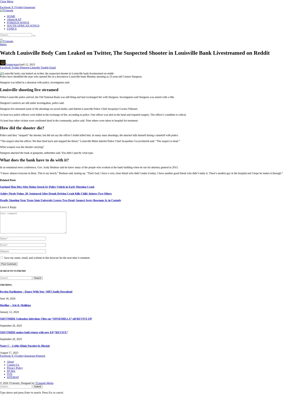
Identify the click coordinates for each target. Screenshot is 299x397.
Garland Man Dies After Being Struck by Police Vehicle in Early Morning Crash (47, 186)
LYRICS (12, 28)
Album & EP (14, 19)
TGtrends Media (44, 383)
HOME (11, 16)
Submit (37, 386)
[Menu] (1, 39)
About (10, 361)
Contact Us (13, 364)
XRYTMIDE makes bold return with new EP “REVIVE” (34, 332)
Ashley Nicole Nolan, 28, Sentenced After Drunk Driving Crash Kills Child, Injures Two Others (56, 193)
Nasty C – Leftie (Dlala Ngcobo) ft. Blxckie (25, 345)
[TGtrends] (6, 10)
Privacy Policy (15, 367)
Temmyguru (12, 64)
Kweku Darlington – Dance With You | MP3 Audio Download (36, 291)
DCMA (11, 371)
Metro (3, 44)
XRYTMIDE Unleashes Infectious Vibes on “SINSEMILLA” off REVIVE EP (46, 318)
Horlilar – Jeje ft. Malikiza (15, 305)
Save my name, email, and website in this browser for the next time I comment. (47, 257)
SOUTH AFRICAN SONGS (23, 25)
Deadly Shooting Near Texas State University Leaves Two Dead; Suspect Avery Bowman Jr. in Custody (60, 200)
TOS (9, 374)
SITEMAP (13, 377)
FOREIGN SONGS (18, 22)
